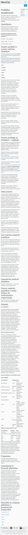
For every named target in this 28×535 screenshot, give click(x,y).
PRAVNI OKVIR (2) (23, 14)
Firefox (3, 519)
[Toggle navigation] (25, 2)
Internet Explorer (5, 514)
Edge (2, 524)
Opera (2, 522)
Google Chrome (5, 512)
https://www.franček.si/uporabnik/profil (10, 164)
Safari (2, 517)
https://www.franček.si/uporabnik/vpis (10, 58)
